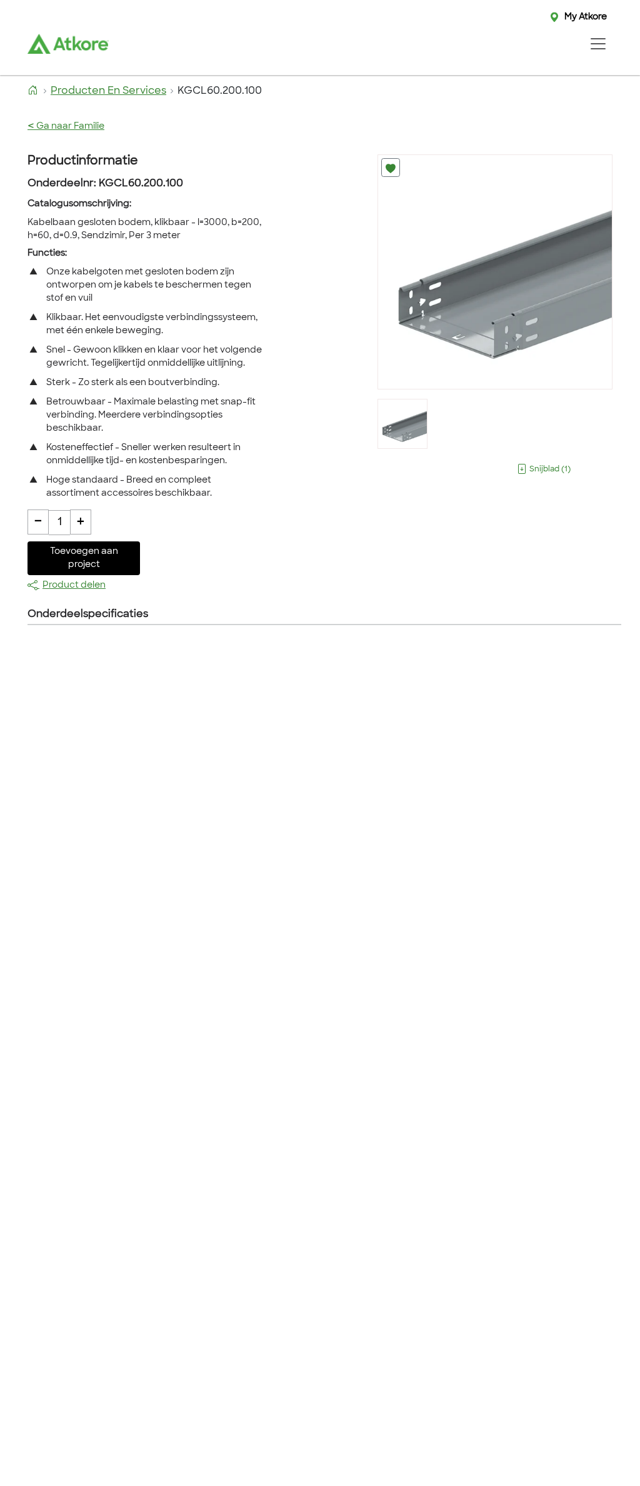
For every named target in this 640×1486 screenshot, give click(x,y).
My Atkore (585, 17)
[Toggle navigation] (597, 44)
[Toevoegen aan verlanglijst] (390, 167)
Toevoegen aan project (84, 558)
